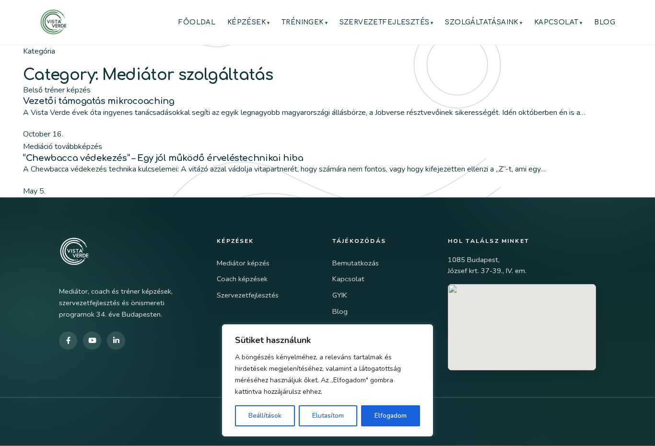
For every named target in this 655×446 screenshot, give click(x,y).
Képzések (246, 22)
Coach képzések (242, 279)
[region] (327, 380)
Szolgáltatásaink (481, 22)
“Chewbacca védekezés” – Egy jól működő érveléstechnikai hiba (163, 158)
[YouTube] (92, 341)
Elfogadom (390, 415)
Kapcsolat (556, 22)
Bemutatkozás (355, 263)
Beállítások (264, 415)
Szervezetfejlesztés (384, 22)
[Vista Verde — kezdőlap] (53, 22)
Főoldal (196, 22)
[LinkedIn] (116, 341)
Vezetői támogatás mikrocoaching (98, 101)
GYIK (339, 295)
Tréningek (302, 22)
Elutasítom (328, 415)
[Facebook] (68, 341)
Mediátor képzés (243, 263)
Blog (604, 22)
